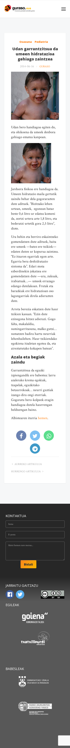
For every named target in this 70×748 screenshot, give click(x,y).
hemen (42, 418)
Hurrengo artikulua (26, 471)
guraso (44, 66)
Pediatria (41, 41)
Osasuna (25, 41)
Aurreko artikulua (28, 464)
